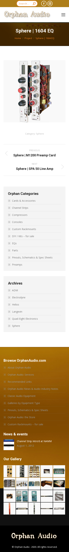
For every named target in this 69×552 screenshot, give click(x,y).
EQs (14, 243)
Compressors (19, 215)
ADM (15, 290)
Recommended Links (20, 381)
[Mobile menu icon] (63, 15)
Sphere (40, 133)
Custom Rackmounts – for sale (25, 424)
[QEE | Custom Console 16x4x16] (59, 484)
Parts (15, 250)
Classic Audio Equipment (22, 396)
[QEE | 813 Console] (47, 484)
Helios (15, 304)
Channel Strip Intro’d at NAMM (34, 441)
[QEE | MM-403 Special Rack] (47, 508)
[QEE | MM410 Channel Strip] (10, 508)
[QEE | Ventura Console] (47, 471)
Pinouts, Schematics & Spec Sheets (32, 257)
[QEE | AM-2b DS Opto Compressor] (10, 471)
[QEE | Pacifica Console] (10, 496)
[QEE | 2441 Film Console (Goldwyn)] (59, 496)
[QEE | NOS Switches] (22, 484)
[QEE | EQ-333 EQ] (22, 471)
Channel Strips (20, 207)
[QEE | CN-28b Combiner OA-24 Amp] (22, 496)
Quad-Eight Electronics (25, 318)
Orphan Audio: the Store (21, 417)
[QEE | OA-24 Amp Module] (34, 496)
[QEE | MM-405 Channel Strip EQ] (34, 508)
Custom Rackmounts (24, 229)
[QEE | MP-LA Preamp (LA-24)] (47, 496)
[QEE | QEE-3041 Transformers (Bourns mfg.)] (34, 471)
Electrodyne (18, 297)
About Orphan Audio (19, 367)
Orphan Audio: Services (21, 374)
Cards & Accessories (24, 200)
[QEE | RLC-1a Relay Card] (34, 484)
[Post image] (9, 444)
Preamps (17, 264)
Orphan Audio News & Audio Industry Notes (33, 388)
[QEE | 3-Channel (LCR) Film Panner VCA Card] (10, 484)
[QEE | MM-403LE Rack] (59, 508)
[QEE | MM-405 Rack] (22, 508)
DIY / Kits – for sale (23, 236)
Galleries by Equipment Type (24, 403)
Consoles (17, 222)
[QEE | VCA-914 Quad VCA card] (59, 471)
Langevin (17, 311)
